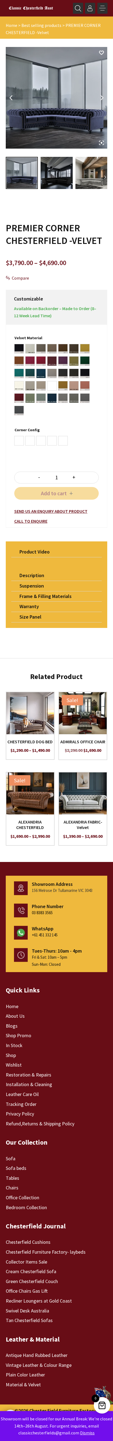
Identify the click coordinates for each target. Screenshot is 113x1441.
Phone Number (47, 906)
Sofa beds (16, 1168)
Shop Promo (18, 1035)
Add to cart (54, 493)
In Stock (14, 1045)
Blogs (12, 1026)
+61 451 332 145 (45, 935)
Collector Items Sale (26, 1262)
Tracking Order (21, 1104)
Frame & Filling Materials (45, 596)
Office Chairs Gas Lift (27, 1291)
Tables (12, 1178)
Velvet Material (28, 337)
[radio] (19, 349)
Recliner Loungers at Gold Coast (39, 1301)
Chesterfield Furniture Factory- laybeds (46, 1252)
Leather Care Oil (22, 1094)
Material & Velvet (23, 1384)
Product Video (34, 552)
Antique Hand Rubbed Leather (36, 1355)
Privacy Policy (20, 1114)
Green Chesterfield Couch (32, 1281)
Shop (11, 1055)
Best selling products (41, 25)
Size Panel (30, 617)
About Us (15, 1016)
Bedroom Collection (26, 1207)
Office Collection (22, 1197)
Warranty (29, 606)
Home (11, 25)
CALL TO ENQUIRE (30, 521)
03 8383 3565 (42, 912)
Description (31, 575)
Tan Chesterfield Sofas (29, 1320)
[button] (102, 8)
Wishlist (14, 1065)
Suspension (31, 586)
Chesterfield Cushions (28, 1242)
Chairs (12, 1187)
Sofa (10, 1158)
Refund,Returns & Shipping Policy (40, 1123)
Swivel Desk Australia (27, 1311)
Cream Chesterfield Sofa (31, 1271)
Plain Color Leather (25, 1375)
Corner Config (27, 429)
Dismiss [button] (87, 1433)
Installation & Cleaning (29, 1084)
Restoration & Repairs (28, 1075)
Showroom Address (52, 884)
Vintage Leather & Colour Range (39, 1365)
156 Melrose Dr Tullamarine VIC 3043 (62, 890)
